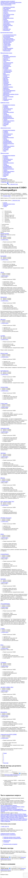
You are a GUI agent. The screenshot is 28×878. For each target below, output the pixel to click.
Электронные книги (8, 108)
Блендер (5, 97)
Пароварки (5, 83)
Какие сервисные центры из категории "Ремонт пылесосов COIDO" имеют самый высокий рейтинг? (13, 801)
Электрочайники (7, 84)
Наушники (5, 111)
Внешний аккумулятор (8, 118)
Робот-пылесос (6, 60)
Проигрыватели (7, 24)
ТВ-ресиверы (6, 22)
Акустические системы (8, 14)
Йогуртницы (6, 95)
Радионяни (5, 68)
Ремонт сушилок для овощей (11, 810)
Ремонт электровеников (14, 809)
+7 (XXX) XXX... (5, 239)
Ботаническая (8, 211)
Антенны (5, 12)
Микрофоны (6, 16)
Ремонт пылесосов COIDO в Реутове (9, 820)
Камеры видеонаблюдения (9, 10)
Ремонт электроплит (12, 806)
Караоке (5, 19)
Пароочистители (7, 63)
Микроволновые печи (8, 40)
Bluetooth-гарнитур (7, 117)
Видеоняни (5, 67)
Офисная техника (5, 153)
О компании (6, 841)
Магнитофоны (6, 15)
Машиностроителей (9, 215)
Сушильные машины (8, 48)
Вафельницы (6, 93)
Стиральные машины (8, 38)
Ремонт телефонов (5, 805)
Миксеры (5, 78)
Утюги (4, 61)
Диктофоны (6, 114)
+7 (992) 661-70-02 (5, 182)
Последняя (5, 762)
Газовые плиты (6, 45)
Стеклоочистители (7, 71)
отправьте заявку (7, 195)
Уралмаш (7, 219)
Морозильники (6, 50)
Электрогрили (6, 57)
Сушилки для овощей (8, 96)
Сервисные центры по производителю (12, 838)
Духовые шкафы (7, 44)
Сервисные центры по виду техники (11, 837)
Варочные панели (7, 42)
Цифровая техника (5, 102)
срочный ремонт (6, 229)
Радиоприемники (7, 115)
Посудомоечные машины (9, 39)
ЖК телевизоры (7, 8)
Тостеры (5, 76)
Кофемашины (6, 74)
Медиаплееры (6, 30)
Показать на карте (5, 233)
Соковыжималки (7, 91)
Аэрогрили (5, 85)
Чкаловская (7, 221)
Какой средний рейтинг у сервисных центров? (12, 803)
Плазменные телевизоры (9, 7)
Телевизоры (6, 9)
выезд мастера (5, 224)
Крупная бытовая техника (7, 32)
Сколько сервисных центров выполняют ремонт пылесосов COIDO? (12, 799)
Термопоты (5, 100)
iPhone (4, 125)
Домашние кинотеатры (8, 21)
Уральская (7, 220)
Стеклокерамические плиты (9, 34)
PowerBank (5, 124)
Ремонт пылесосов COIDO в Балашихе (14, 817)
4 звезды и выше (6, 231)
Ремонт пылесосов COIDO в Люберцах (18, 818)
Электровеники (7, 72)
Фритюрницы (6, 89)
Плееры (5, 113)
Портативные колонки (8, 112)
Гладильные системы (8, 62)
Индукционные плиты (8, 36)
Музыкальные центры (8, 18)
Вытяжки (5, 47)
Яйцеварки (5, 55)
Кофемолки (6, 88)
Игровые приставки (8, 25)
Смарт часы (6, 123)
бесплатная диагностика (7, 228)
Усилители (5, 20)
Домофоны (5, 27)
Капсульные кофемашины (9, 90)
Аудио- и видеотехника (6, 4)
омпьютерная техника (6, 127)
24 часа (4, 225)
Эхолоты (5, 119)
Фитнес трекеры (7, 109)
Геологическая (8, 212)
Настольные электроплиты (9, 56)
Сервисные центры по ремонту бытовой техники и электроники (11, 2)
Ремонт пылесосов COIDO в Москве (13, 814)
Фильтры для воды (7, 99)
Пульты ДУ (5, 13)
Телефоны (5, 106)
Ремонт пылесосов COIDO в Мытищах (15, 816)
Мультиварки (6, 77)
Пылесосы (5, 58)
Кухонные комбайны (8, 86)
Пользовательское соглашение (10, 844)
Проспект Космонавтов (10, 217)
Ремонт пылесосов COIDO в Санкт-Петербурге (12, 814)
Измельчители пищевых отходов (10, 94)
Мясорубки (5, 79)
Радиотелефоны (7, 122)
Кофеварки (5, 80)
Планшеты (5, 107)
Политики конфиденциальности (12, 774)
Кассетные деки (7, 29)
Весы (4, 73)
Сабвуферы (5, 26)
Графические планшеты (8, 120)
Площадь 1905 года (9, 216)
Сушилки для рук (7, 69)
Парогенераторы (7, 66)
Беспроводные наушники (9, 104)
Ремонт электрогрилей (8, 807)
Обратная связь (6, 840)
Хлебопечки (6, 82)
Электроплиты (6, 43)
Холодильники (6, 37)
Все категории (4, 178)
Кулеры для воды (7, 49)
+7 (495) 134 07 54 (5, 826)
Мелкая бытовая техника (6, 53)
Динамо (7, 213)
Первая (5, 753)
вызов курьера (5, 227)
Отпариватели (6, 65)
